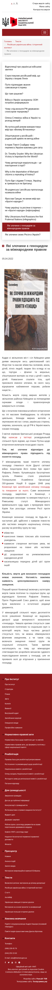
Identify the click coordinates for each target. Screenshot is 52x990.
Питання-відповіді (12, 784)
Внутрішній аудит (12, 713)
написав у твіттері (20, 437)
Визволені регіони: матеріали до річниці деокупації (25, 883)
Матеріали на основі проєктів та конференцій (23, 907)
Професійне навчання (13, 728)
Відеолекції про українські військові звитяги (23, 68)
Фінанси (8, 844)
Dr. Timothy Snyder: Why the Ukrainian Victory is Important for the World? (24, 155)
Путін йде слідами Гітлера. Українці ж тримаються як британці (23, 182)
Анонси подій (10, 861)
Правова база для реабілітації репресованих (22, 760)
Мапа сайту (44, 6)
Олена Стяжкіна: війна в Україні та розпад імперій (22, 119)
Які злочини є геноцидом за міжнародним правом (21, 227)
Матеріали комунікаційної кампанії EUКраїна (22, 871)
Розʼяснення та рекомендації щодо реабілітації (23, 764)
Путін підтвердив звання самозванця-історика (17, 86)
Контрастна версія (41, 9)
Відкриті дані (10, 815)
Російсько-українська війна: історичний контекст (23, 888)
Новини (8, 856)
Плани (7, 694)
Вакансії (8, 708)
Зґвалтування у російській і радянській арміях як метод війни (22, 137)
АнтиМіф (8, 897)
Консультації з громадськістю (16, 805)
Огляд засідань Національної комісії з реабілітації (24, 774)
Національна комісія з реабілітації (18, 769)
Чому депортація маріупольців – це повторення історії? (23, 164)
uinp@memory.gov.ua (19, 958)
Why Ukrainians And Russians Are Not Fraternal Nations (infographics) (24, 218)
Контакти (10, 938)
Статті (7, 893)
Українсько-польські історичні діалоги (19, 912)
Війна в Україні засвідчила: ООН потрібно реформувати (21, 101)
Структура (9, 689)
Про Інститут (10, 684)
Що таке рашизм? (14, 93)
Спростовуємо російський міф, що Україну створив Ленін (22, 77)
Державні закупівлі (12, 820)
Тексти (18, 41)
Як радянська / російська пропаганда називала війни (24, 191)
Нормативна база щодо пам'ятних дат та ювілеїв (24, 740)
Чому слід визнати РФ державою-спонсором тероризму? (22, 110)
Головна (8, 41)
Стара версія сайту (41, 3)
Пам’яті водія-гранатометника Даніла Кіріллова (23, 931)
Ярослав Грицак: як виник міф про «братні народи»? (22, 200)
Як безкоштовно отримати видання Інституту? (23, 810)
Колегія (8, 704)
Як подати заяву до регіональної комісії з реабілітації (26, 779)
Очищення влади (11, 723)
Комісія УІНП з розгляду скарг (16, 832)
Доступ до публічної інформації (17, 801)
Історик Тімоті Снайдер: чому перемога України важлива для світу (24, 146)
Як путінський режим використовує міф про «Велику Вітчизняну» (23, 128)
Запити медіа (10, 866)
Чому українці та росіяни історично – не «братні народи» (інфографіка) (24, 209)
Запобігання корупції (13, 718)
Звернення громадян (13, 796)
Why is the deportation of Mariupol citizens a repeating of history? (21, 173)
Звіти (7, 699)
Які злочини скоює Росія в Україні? (22, 234)
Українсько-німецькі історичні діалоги (19, 902)
